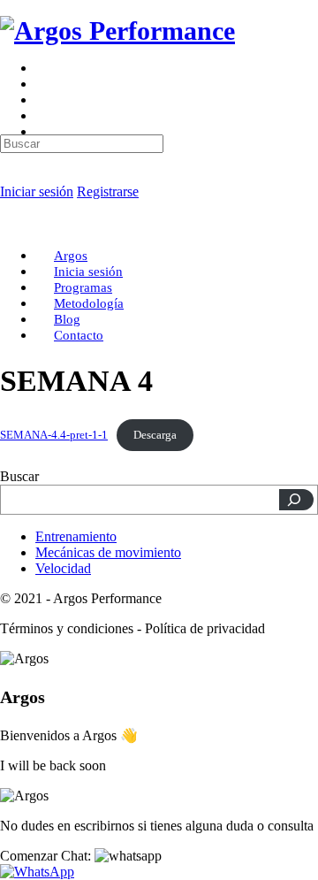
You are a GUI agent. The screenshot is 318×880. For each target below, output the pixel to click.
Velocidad (63, 568)
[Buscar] (296, 499)
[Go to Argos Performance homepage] (117, 30)
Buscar (19, 476)
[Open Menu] (9, 74)
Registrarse (108, 191)
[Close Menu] (9, 225)
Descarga (155, 435)
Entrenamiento (76, 536)
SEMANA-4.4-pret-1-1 (54, 435)
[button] (81, 855)
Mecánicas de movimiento (108, 552)
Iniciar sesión (36, 191)
